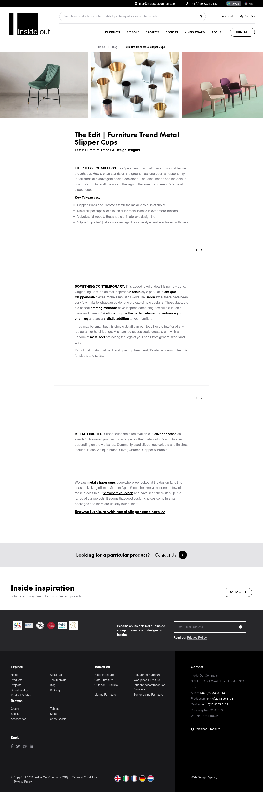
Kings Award (195, 32)
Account (227, 16)
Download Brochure (207, 729)
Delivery (55, 690)
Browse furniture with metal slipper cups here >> (120, 511)
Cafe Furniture (103, 680)
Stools (15, 714)
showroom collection (118, 493)
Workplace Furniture (147, 680)
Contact (242, 32)
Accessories (18, 719)
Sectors (172, 32)
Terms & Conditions (85, 777)
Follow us (238, 592)
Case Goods (58, 719)
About (216, 32)
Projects (152, 32)
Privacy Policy (197, 637)
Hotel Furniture (104, 675)
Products (112, 32)
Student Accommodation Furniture (149, 687)
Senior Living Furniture (148, 694)
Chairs (15, 708)
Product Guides (21, 695)
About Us (56, 675)
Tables (54, 708)
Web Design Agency (204, 777)
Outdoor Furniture (106, 685)
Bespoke (133, 32)
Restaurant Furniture (147, 675)
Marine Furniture (105, 694)
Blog (53, 685)
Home (101, 47)
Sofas (53, 714)
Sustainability (19, 690)
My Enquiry (247, 16)
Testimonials (58, 680)
